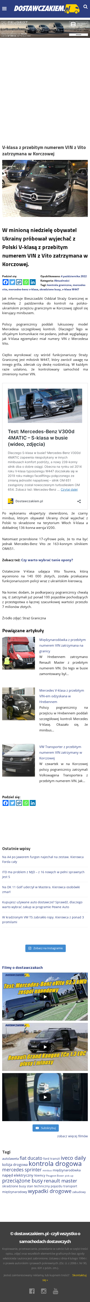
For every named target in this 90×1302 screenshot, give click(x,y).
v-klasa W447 (70, 289)
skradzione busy (50, 289)
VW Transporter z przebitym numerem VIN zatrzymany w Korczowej (60, 752)
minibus (47, 1170)
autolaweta (10, 1158)
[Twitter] (12, 282)
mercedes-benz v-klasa (23, 289)
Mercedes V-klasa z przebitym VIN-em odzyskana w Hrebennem (61, 696)
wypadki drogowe (49, 1191)
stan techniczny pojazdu (44, 1186)
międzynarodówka (67, 1170)
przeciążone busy (22, 1180)
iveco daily (73, 1157)
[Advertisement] (45, 85)
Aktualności (61, 280)
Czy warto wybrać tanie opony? (47, 560)
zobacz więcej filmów (72, 1136)
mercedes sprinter (22, 1170)
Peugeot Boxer (55, 1175)
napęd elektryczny (17, 1175)
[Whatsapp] (26, 282)
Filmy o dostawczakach (22, 967)
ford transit (51, 1159)
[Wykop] (19, 282)
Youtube (56, 1291)
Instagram (45, 1291)
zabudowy (79, 1192)
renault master (60, 1180)
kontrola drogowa (55, 1163)
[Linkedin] (33, 282)
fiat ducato (31, 1158)
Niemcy (39, 1175)
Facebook (33, 1291)
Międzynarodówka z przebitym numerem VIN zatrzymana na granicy (62, 645)
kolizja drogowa (15, 1164)
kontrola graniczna (59, 285)
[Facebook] (6, 282)
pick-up (69, 1175)
